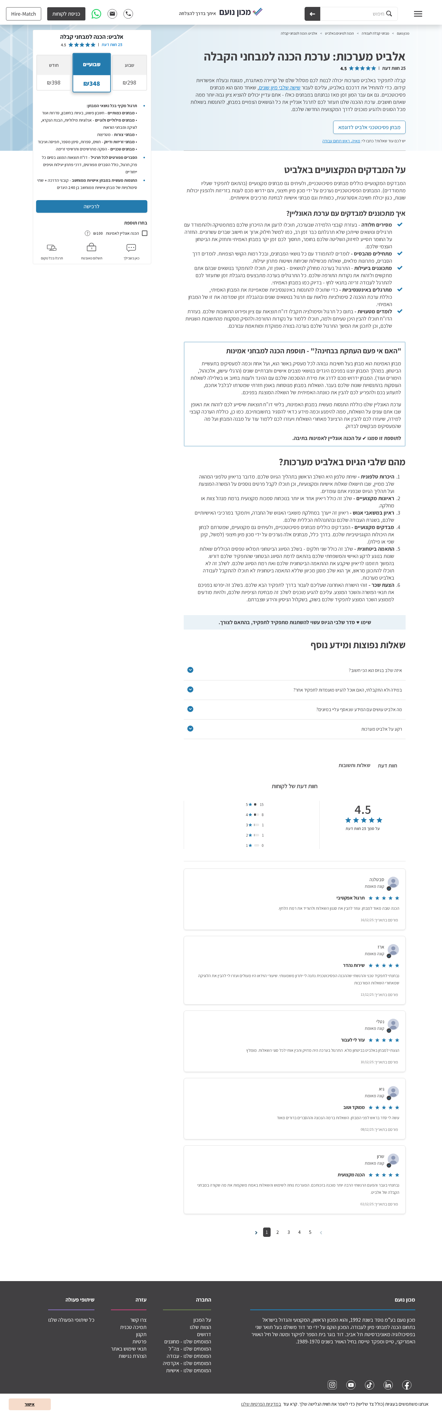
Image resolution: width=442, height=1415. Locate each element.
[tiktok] (369, 1385)
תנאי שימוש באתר (128, 1348)
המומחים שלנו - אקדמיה (187, 1363)
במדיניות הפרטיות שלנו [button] (261, 1404)
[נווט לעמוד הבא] (256, 1232)
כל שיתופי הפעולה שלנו (71, 1319)
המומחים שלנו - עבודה (189, 1355)
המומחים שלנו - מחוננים (187, 1341)
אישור (30, 1404)
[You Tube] (351, 1385)
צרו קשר (138, 1319)
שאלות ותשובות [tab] (354, 765)
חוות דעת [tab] (387, 765)
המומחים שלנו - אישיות (188, 1370)
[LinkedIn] (388, 1385)
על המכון (202, 1319)
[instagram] (332, 1385)
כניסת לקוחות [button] (66, 13)
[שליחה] (312, 14)
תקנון (141, 1334)
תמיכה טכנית (133, 1327)
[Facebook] (407, 1385)
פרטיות (139, 1341)
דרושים (204, 1334)
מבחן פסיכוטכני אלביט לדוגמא (369, 127)
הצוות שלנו (200, 1327)
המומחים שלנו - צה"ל (190, 1348)
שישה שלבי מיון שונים (279, 87)
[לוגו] (241, 12)
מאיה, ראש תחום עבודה (341, 141)
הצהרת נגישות (132, 1355)
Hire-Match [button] (23, 13)
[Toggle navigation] (412, 14)
